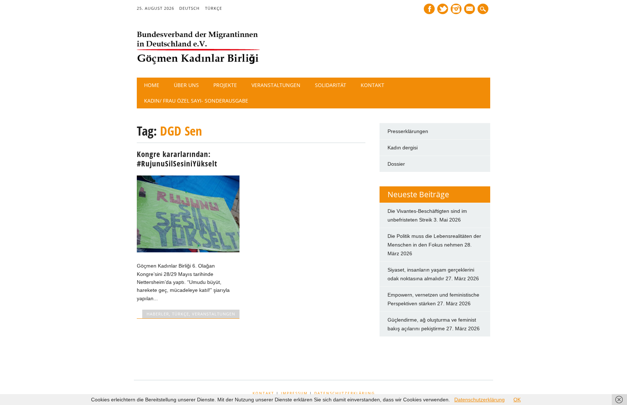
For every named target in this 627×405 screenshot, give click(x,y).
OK (517, 399)
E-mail (470, 9)
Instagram (456, 9)
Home (151, 85)
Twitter (442, 9)
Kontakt (372, 85)
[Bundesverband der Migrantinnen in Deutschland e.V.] (198, 63)
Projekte (225, 85)
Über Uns (186, 85)
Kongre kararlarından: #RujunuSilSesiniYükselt (177, 159)
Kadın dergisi (403, 147)
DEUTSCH (189, 8)
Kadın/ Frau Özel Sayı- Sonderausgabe (196, 100)
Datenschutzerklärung (344, 393)
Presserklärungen (408, 131)
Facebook (429, 9)
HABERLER (158, 314)
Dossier (396, 164)
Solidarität (330, 85)
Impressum (294, 393)
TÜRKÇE (213, 8)
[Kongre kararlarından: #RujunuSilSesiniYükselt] (188, 250)
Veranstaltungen (275, 85)
